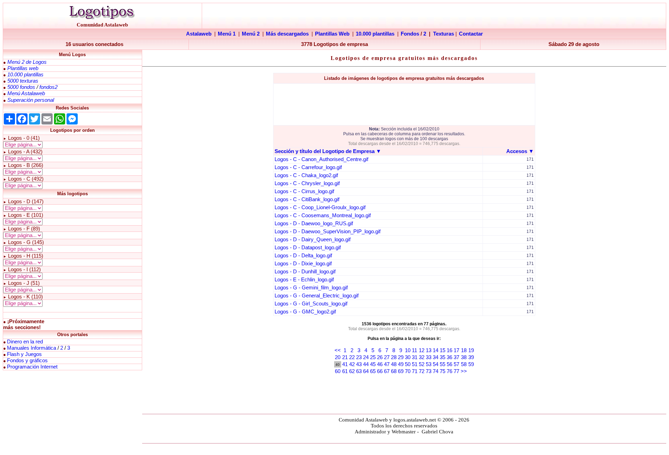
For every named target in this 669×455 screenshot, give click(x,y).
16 (449, 350)
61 (345, 371)
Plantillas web (22, 68)
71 (414, 371)
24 (366, 357)
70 (407, 371)
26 (380, 357)
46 (380, 364)
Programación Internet (32, 367)
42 (352, 364)
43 (359, 364)
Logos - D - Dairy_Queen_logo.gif (313, 239)
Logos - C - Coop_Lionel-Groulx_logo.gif (320, 207)
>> (464, 371)
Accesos (516, 151)
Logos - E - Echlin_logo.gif (304, 279)
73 (428, 371)
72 (421, 371)
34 (435, 357)
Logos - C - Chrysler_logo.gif (307, 183)
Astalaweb (199, 34)
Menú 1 (227, 34)
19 (471, 350)
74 (435, 371)
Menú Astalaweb (26, 93)
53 (428, 364)
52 (421, 364)
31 (414, 357)
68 (394, 371)
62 (352, 371)
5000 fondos (21, 87)
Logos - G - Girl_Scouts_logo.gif (311, 303)
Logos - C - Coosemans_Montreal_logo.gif (323, 215)
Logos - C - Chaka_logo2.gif (306, 175)
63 (359, 371)
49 (400, 364)
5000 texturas (22, 81)
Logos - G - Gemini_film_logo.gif (311, 287)
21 (345, 357)
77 (456, 371)
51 (414, 364)
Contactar (471, 34)
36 (449, 357)
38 (464, 357)
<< (337, 350)
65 (373, 371)
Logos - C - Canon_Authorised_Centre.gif (321, 159)
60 (337, 371)
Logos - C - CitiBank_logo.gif (307, 199)
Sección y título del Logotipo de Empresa (325, 151)
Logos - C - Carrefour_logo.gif (308, 167)
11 (414, 350)
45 (373, 364)
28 (394, 357)
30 (407, 357)
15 (442, 350)
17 (456, 350)
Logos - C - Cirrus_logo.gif (304, 191)
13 (428, 350)
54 (435, 364)
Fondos (410, 34)
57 (456, 364)
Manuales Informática (31, 348)
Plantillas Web (332, 34)
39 (471, 357)
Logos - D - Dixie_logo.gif (303, 263)
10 (407, 350)
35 (442, 357)
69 (400, 371)
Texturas (443, 34)
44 (366, 364)
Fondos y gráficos (27, 360)
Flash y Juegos (24, 354)
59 (471, 364)
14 (435, 350)
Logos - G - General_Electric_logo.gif (317, 295)
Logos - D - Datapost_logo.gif (308, 247)
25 (373, 357)
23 (359, 357)
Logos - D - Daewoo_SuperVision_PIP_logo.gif (327, 231)
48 (394, 364)
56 (449, 364)
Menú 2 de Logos (27, 62)
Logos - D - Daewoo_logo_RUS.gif (314, 223)
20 (337, 357)
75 (442, 371)
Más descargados (287, 34)
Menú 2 (251, 34)
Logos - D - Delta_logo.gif (303, 255)
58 (464, 364)
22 (352, 357)
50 (407, 364)
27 (387, 357)
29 (400, 357)
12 (421, 350)
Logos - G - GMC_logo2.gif (305, 311)
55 (442, 364)
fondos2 (48, 87)
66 (380, 371)
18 (464, 350)
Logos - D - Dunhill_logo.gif (305, 271)
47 (387, 364)
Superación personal (30, 100)
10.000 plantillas (375, 34)
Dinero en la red (25, 341)
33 (428, 357)
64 (366, 371)
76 (449, 371)
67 (387, 371)
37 (456, 357)
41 (345, 364)
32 (421, 357)
